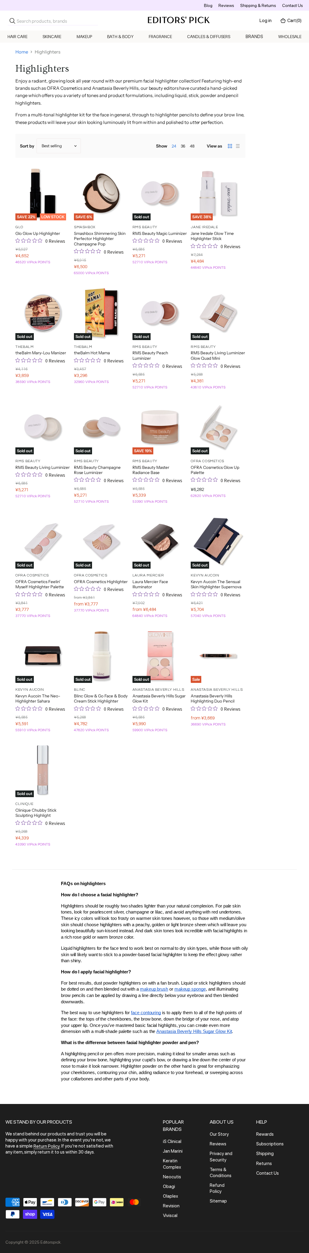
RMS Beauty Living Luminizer (42, 467)
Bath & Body (120, 36)
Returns (264, 1163)
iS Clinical (172, 1141)
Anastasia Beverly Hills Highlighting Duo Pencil (212, 698)
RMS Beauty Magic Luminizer (159, 233)
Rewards (265, 1134)
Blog (208, 5)
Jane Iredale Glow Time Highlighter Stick (212, 236)
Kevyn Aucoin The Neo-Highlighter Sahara (37, 698)
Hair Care (17, 36)
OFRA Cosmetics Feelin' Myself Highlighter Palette (39, 584)
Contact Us (292, 5)
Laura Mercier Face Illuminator (150, 584)
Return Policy (46, 1146)
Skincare (52, 36)
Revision (171, 1206)
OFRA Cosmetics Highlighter (101, 581)
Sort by (27, 146)
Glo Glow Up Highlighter (37, 233)
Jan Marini (173, 1151)
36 (183, 146)
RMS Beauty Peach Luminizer (150, 355)
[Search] (12, 21)
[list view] (238, 146)
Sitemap (218, 1201)
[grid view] (230, 146)
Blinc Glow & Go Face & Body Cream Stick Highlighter (101, 698)
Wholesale (289, 36)
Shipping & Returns (258, 5)
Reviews (226, 5)
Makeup (84, 36)
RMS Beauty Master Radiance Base (150, 470)
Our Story (219, 1134)
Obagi (169, 1186)
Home (21, 51)
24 (174, 146)
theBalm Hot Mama (92, 352)
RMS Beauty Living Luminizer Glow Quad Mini (218, 355)
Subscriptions (270, 1144)
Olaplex (170, 1196)
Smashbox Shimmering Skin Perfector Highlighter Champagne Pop (100, 238)
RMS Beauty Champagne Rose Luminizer (97, 470)
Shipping (265, 1154)
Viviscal (170, 1216)
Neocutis (172, 1177)
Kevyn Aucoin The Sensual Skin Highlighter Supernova (216, 584)
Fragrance (160, 36)
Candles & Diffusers (208, 36)
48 (192, 146)
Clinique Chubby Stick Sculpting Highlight (35, 813)
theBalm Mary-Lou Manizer (40, 352)
